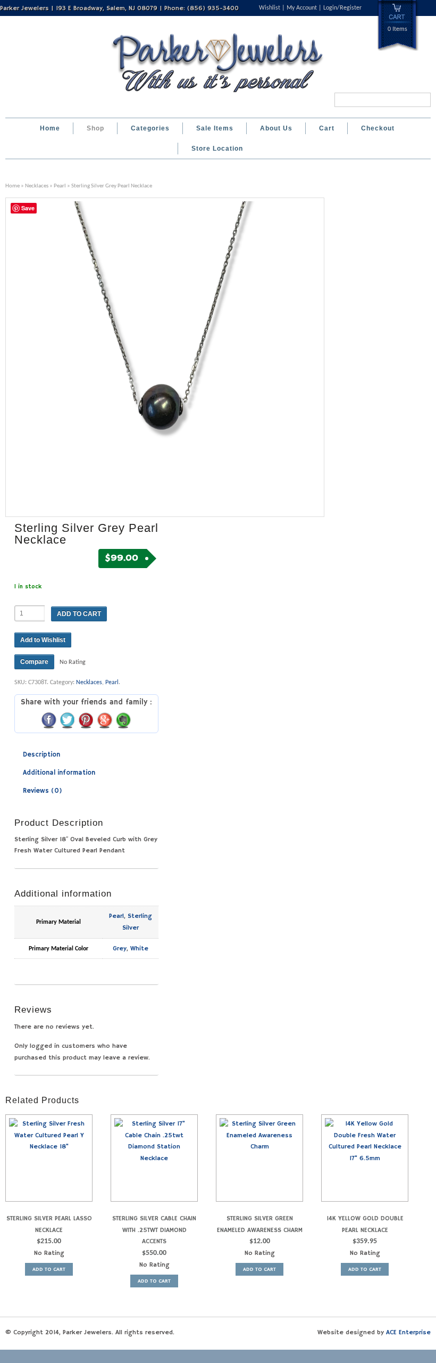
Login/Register (342, 8)
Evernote (123, 719)
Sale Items (214, 128)
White (139, 949)
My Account (302, 8)
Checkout (378, 128)
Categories (150, 128)
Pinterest (86, 719)
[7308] (164, 357)
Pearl (60, 186)
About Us (276, 128)
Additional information (59, 773)
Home (50, 128)
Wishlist (269, 8)
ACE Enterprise (408, 1332)
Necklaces (36, 186)
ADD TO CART (79, 614)
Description (41, 755)
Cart (326, 128)
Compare (34, 662)
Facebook (48, 719)
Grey (120, 949)
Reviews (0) (42, 791)
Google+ (104, 719)
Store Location (217, 148)
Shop (95, 128)
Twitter (67, 719)
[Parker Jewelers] (218, 95)
